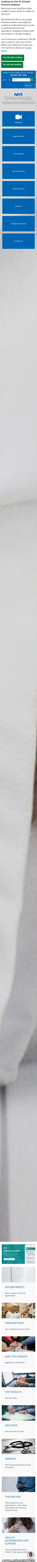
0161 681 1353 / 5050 (18, 75)
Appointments (18, 136)
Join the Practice (18, 171)
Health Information (18, 223)
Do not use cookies (12, 64)
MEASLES (18, 122)
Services (18, 206)
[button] (9, 80)
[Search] (31, 79)
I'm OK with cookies (12, 57)
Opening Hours (19, 189)
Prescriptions (18, 154)
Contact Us (18, 241)
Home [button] (4, 80)
